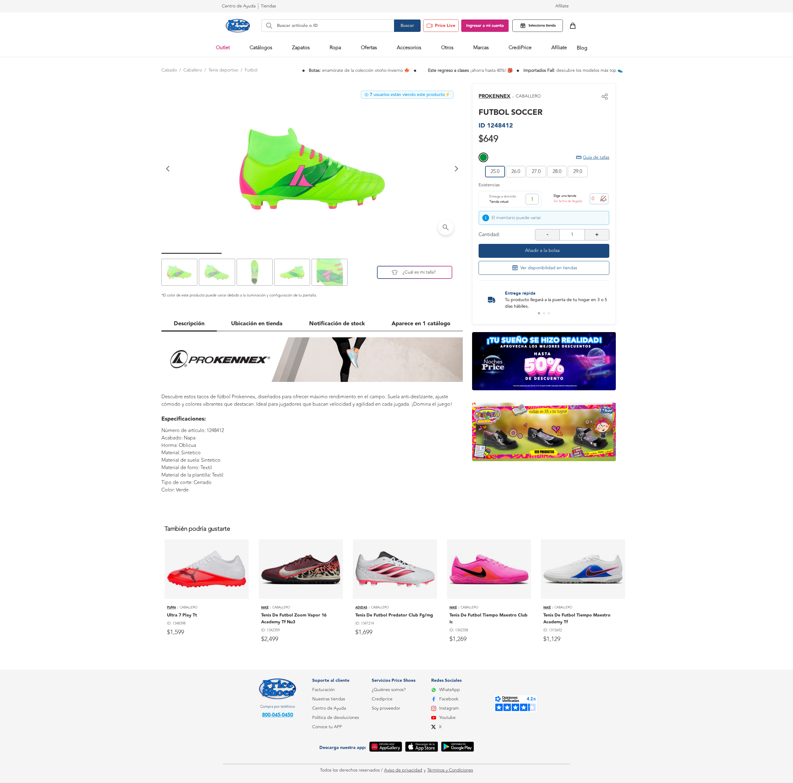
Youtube (447, 717)
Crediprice (382, 699)
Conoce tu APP (327, 727)
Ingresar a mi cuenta (485, 26)
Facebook (448, 699)
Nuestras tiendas (328, 699)
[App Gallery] (385, 748)
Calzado (169, 70)
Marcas (481, 47)
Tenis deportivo (223, 70)
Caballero (192, 70)
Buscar (407, 25)
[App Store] (421, 748)
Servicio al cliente (329, 754)
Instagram (449, 708)
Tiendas (268, 6)
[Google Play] (457, 748)
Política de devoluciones (335, 717)
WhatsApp (449, 689)
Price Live (445, 25)
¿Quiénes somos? (388, 689)
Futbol (251, 70)
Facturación (323, 689)
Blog (582, 48)
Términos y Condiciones (450, 770)
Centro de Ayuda (329, 708)
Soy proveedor (386, 708)
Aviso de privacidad (403, 770)
